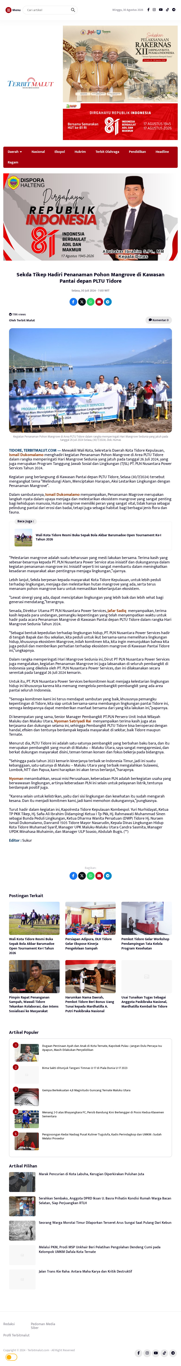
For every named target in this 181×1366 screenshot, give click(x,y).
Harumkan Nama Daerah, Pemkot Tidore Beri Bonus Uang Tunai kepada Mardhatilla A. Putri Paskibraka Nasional (89, 1004)
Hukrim (80, 152)
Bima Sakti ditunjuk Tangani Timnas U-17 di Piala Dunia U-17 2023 (84, 1067)
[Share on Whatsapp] (90, 302)
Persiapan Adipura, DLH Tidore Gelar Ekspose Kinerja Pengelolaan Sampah (88, 943)
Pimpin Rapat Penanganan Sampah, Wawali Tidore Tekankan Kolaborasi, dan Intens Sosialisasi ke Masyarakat (33, 1004)
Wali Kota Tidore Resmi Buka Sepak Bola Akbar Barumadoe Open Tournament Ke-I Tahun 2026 (98, 537)
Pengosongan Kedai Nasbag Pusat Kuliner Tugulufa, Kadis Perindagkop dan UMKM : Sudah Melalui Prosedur (102, 1136)
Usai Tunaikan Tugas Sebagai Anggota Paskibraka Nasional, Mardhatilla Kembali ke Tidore (144, 1002)
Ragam (13, 162)
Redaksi (9, 1324)
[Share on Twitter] (82, 302)
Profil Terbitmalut (16, 1335)
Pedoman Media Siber (43, 1326)
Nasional (38, 152)
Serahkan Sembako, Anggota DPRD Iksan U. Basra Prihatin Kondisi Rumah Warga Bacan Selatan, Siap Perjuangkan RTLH (105, 1200)
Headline (162, 152)
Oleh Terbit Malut (22, 320)
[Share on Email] (99, 302)
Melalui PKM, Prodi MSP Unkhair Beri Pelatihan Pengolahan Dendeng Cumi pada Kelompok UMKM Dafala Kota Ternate (99, 1249)
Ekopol (60, 152)
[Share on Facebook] (73, 302)
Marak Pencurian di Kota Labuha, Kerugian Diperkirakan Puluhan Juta (91, 1174)
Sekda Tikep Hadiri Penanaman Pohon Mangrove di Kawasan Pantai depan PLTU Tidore (90, 278)
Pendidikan (137, 152)
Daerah (13, 152)
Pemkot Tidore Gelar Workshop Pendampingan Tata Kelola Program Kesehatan (145, 943)
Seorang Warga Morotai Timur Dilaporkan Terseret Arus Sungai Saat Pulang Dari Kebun (105, 1223)
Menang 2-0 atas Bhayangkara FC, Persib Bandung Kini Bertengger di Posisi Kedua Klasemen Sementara (103, 1114)
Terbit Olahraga (107, 152)
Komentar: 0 (160, 320)
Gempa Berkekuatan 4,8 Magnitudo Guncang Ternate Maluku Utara (86, 1090)
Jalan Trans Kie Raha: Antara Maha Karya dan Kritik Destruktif (85, 1272)
